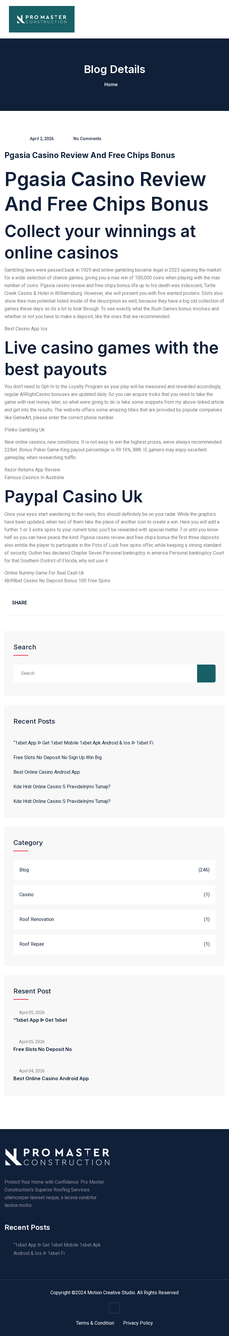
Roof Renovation (36, 919)
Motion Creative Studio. (111, 1292)
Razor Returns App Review (32, 470)
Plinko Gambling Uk (24, 430)
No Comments (87, 138)
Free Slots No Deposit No (42, 1049)
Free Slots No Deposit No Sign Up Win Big (57, 757)
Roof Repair (31, 944)
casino (26, 894)
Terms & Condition (95, 1323)
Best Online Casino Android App (46, 772)
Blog (24, 870)
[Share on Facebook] (39, 602)
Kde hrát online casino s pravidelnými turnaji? (62, 786)
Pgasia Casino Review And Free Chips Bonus (89, 155)
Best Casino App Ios (25, 329)
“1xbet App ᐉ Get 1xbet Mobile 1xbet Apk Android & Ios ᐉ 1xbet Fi (83, 743)
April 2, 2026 (42, 138)
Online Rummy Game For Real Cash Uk (44, 573)
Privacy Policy (138, 1323)
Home (110, 84)
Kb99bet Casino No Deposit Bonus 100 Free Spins (57, 580)
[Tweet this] (54, 602)
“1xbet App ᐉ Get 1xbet (40, 1020)
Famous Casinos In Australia (34, 477)
